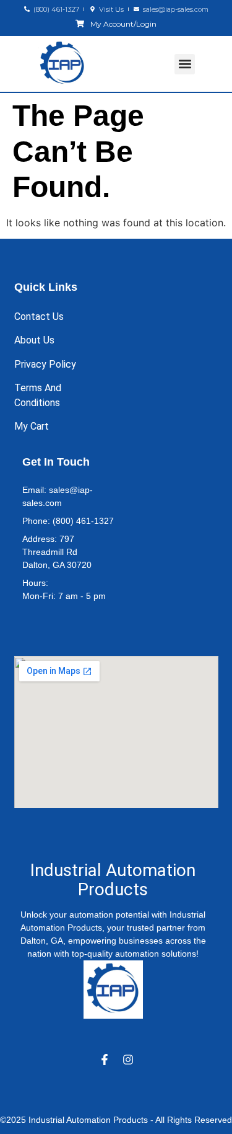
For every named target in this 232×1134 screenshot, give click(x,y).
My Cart (31, 426)
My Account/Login (123, 24)
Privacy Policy (45, 364)
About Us (34, 340)
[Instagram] (128, 1059)
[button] (184, 64)
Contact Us (39, 316)
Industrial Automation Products (112, 880)
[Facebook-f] (104, 1059)
